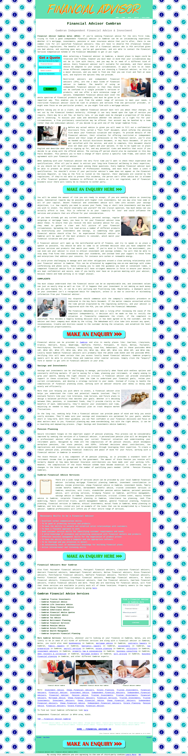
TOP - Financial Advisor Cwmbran (54, 719)
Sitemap (39, 737)
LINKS (123, 17)
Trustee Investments (127, 690)
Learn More (131, 755)
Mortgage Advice (57, 698)
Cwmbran (83, 342)
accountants (124, 646)
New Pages (46, 737)
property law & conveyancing (87, 651)
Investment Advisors (63, 701)
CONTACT (136, 17)
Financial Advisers (56, 706)
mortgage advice (104, 643)
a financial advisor (126, 641)
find (45, 570)
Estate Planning (105, 690)
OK (140, 755)
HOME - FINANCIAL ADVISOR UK (94, 729)
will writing (120, 654)
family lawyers (56, 646)
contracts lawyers (137, 643)
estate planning (104, 649)
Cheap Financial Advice (91, 701)
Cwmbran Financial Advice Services (63, 593)
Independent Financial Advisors (108, 693)
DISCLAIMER (146, 17)
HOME (117, 17)
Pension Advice (80, 695)
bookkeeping (75, 643)
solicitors (132, 649)
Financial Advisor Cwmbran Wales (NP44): (59, 36)
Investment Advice (54, 690)
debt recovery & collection (52, 654)
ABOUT (130, 17)
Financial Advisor (95, 706)
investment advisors (48, 651)
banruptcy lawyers (91, 646)
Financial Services (107, 698)
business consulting (127, 651)
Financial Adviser (58, 693)
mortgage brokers (90, 654)
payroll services (72, 649)
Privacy (149, 737)
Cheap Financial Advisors (80, 690)
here (94, 588)
